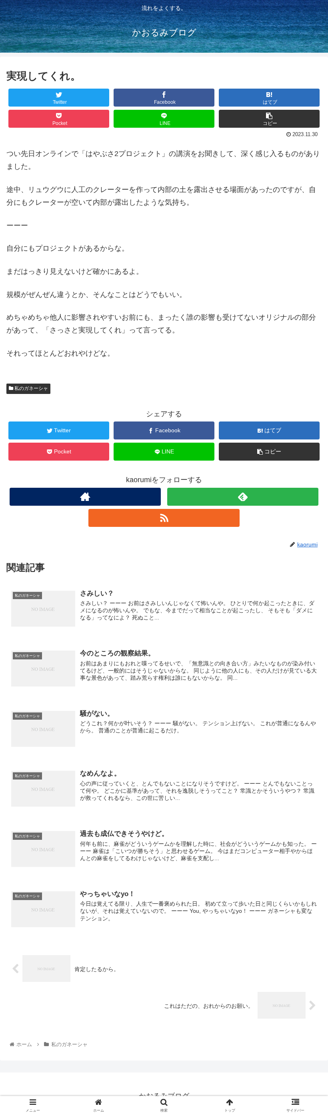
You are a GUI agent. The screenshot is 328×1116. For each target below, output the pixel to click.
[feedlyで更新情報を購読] (242, 497)
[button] (303, 817)
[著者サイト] (85, 497)
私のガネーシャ (30, 388)
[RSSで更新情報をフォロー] (164, 518)
